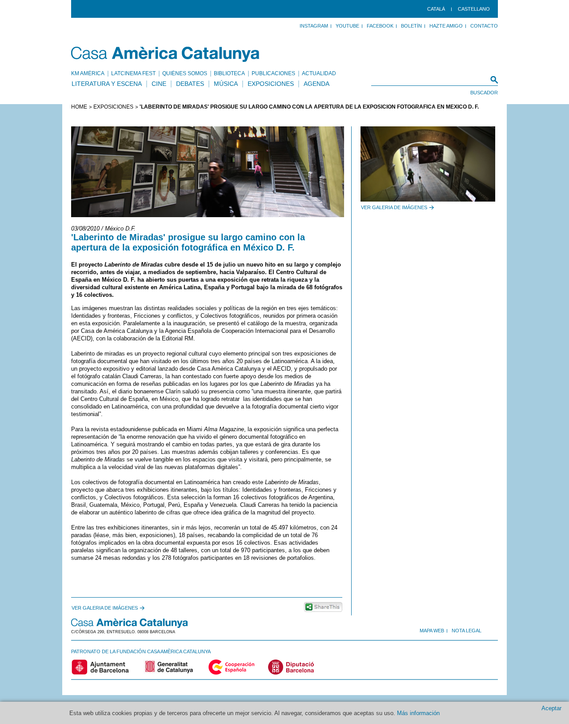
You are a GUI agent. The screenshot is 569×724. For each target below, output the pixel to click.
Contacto (484, 25)
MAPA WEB (432, 630)
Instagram (314, 25)
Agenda (316, 83)
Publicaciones (273, 73)
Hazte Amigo (446, 25)
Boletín (411, 25)
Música (226, 83)
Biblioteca (229, 73)
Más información (418, 713)
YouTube (347, 25)
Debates (190, 83)
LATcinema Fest (133, 73)
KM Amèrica (87, 73)
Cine (159, 83)
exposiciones (271, 83)
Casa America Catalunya (165, 54)
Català (436, 9)
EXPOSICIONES (113, 107)
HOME (79, 107)
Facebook (380, 25)
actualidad (319, 73)
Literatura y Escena (107, 83)
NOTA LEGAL (466, 630)
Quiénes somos (184, 73)
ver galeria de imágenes (105, 608)
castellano (474, 9)
